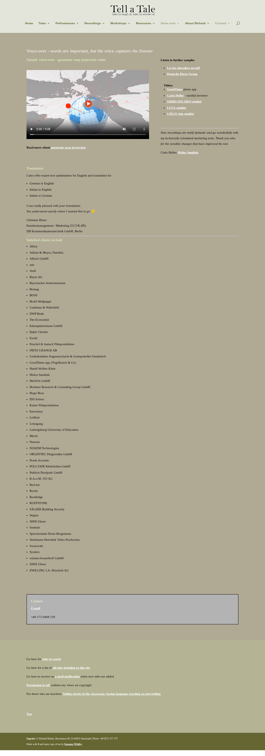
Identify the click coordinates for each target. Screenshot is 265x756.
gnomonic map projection (68, 147)
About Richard (195, 23)
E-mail (35, 608)
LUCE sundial (176, 107)
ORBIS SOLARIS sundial (184, 101)
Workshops (118, 23)
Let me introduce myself (183, 68)
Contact (220, 23)
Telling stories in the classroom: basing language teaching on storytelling (112, 694)
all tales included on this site (71, 667)
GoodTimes (175, 89)
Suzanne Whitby (73, 744)
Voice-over (168, 23)
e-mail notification (67, 676)
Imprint (30, 738)
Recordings (92, 23)
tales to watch (51, 659)
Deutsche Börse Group (182, 74)
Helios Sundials (188, 152)
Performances (65, 23)
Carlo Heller (175, 95)
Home (29, 23)
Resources (143, 23)
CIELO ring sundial (180, 113)
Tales (42, 23)
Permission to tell (38, 685)
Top (29, 714)
